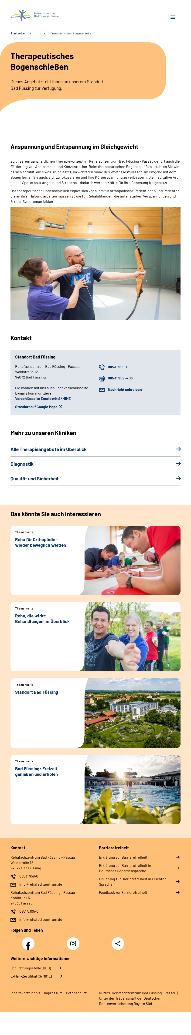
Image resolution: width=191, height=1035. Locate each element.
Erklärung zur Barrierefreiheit (123, 857)
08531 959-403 (120, 378)
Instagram (74, 941)
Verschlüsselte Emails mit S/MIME (43, 398)
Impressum (53, 993)
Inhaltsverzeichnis (25, 993)
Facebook (29, 941)
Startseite (17, 33)
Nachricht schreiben (125, 389)
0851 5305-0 (28, 911)
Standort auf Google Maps (36, 406)
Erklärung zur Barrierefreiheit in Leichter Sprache (132, 881)
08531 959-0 (118, 367)
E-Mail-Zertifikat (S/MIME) (31, 976)
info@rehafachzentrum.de (40, 884)
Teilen (117, 943)
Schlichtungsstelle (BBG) (30, 968)
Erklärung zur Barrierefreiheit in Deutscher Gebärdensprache (125, 868)
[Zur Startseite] (51, 15)
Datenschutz (76, 993)
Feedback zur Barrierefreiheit (123, 892)
